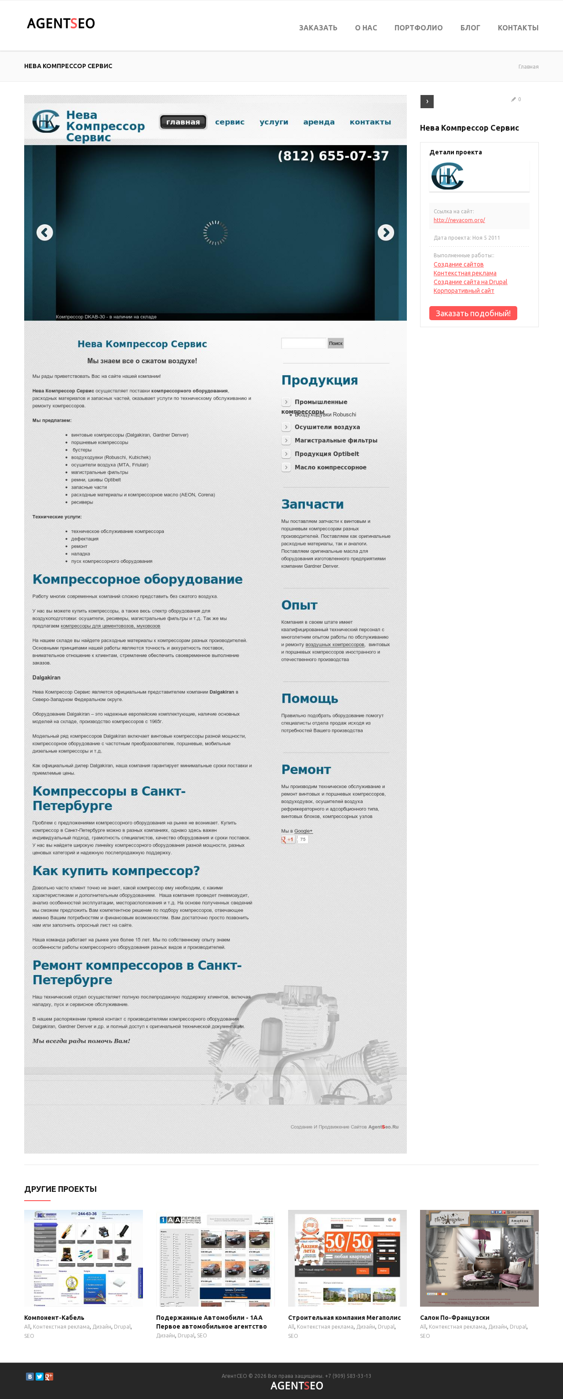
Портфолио (419, 28)
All (27, 1327)
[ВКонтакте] (30, 1377)
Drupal (122, 1327)
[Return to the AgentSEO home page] (60, 23)
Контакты (518, 28)
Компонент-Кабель (54, 1317)
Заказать (318, 28)
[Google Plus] (49, 1377)
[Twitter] (40, 1377)
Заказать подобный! (473, 313)
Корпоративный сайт (464, 290)
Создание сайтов (459, 264)
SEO (29, 1336)
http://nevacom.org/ (459, 220)
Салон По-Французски (455, 1317)
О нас (366, 28)
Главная (529, 66)
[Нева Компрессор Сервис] (215, 99)
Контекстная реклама (465, 273)
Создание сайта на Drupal (471, 281)
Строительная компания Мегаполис (344, 1317)
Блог (470, 28)
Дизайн (101, 1327)
